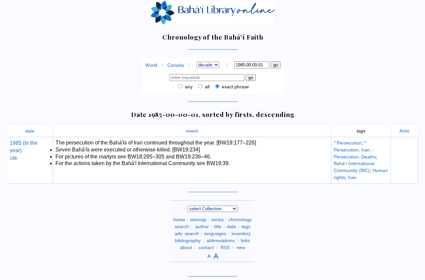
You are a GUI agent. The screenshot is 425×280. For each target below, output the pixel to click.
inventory (241, 233)
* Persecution (348, 142)
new (240, 247)
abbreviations (221, 240)
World (151, 65)
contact (206, 247)
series (217, 219)
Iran (352, 177)
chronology (240, 219)
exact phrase (234, 86)
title (217, 226)
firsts (404, 131)
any (188, 86)
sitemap (198, 219)
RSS (225, 247)
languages (215, 233)
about (186, 247)
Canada (175, 65)
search (182, 226)
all (207, 86)
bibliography (188, 240)
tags (245, 226)
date (30, 131)
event (192, 131)
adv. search (187, 233)
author (202, 226)
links (245, 240)
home (179, 219)
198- (14, 158)
